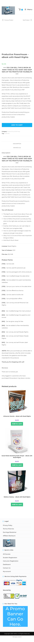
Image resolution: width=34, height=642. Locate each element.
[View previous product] (3, 20)
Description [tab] (17, 143)
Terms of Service (8, 529)
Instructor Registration (10, 561)
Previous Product (8, 20)
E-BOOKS (7, 133)
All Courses (6, 554)
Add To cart (17, 125)
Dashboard (6, 564)
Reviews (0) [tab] (17, 147)
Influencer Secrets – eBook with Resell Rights (17, 416)
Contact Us (6, 568)
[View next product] (31, 20)
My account (7, 571)
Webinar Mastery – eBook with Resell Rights (17, 497)
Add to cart (17, 424)
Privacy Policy (7, 525)
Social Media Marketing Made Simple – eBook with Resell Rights (17, 456)
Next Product (26, 20)
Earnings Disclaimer (9, 532)
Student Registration (10, 557)
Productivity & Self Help (13, 131)
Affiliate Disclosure (9, 536)
